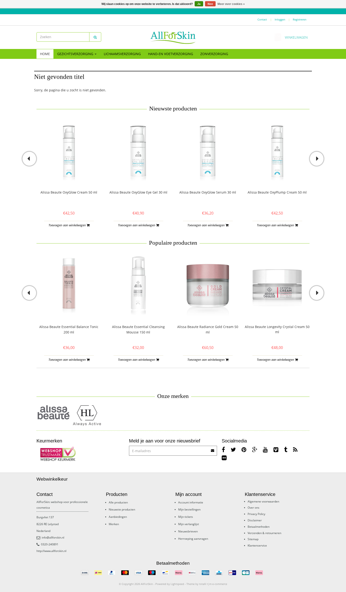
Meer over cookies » (231, 4)
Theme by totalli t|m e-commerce (206, 584)
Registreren (299, 19)
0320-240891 (49, 544)
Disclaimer (255, 520)
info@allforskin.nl (53, 537)
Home (45, 54)
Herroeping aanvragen (193, 539)
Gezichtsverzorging (75, 54)
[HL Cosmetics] (88, 415)
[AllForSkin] (173, 37)
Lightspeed (177, 584)
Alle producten (118, 502)
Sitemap (253, 539)
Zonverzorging (214, 54)
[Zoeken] (95, 37)
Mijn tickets (185, 517)
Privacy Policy (256, 514)
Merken (114, 524)
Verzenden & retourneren (264, 533)
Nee (210, 4)
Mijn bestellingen (189, 509)
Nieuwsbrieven (188, 531)
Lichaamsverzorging (122, 54)
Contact (262, 19)
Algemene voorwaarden (263, 501)
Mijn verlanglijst (188, 524)
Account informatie (190, 502)
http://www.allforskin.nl (51, 551)
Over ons (253, 508)
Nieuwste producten (122, 509)
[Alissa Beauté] (53, 412)
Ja (199, 4)
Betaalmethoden (259, 527)
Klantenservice (257, 545)
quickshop (69, 174)
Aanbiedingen (118, 517)
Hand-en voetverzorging (170, 54)
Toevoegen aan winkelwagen (67, 225)
